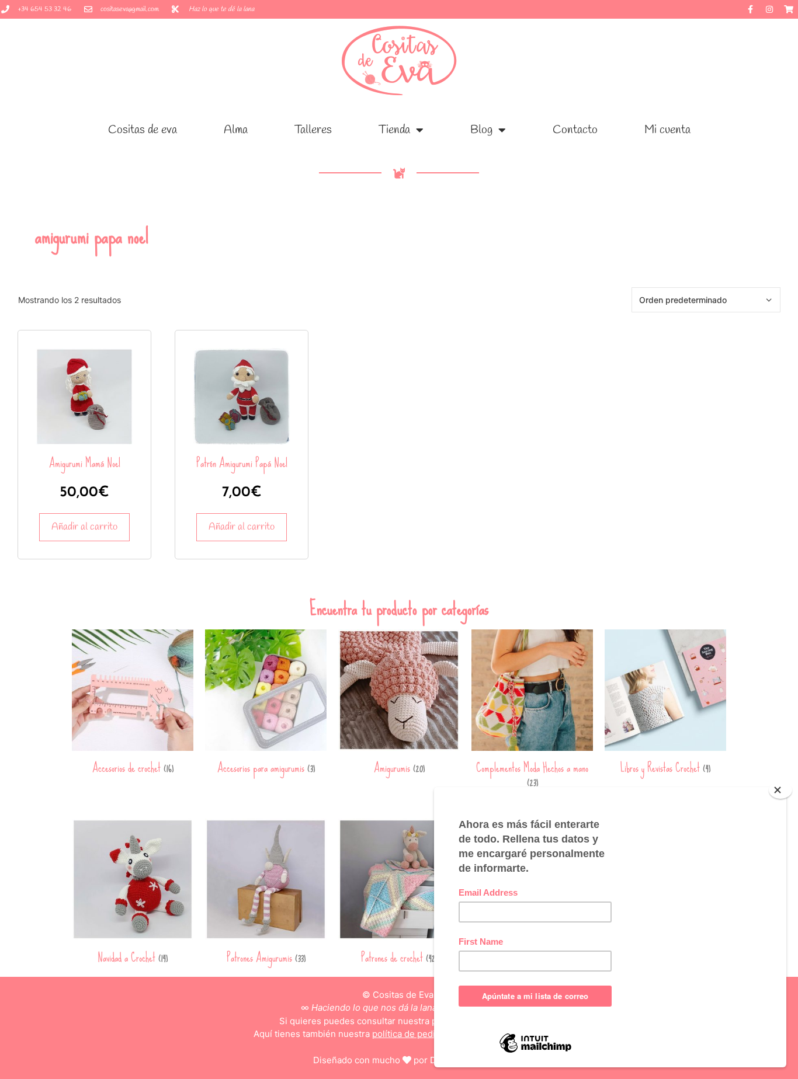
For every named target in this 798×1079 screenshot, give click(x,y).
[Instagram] (769, 9)
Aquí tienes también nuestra (399, 1033)
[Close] (780, 790)
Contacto (575, 130)
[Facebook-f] (750, 9)
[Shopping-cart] (788, 9)
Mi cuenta (667, 130)
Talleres (313, 130)
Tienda (394, 130)
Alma (236, 130)
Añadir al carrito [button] (84, 527)
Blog (481, 130)
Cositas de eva (142, 130)
